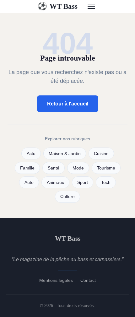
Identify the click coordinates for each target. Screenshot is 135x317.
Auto (29, 182)
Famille (27, 168)
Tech (106, 182)
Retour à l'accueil (67, 103)
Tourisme (106, 168)
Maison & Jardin (65, 153)
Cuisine (101, 153)
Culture (67, 196)
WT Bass (58, 6)
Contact (88, 280)
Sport (82, 182)
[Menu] (91, 6)
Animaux (55, 182)
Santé (53, 168)
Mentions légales (56, 280)
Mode (78, 168)
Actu (31, 153)
